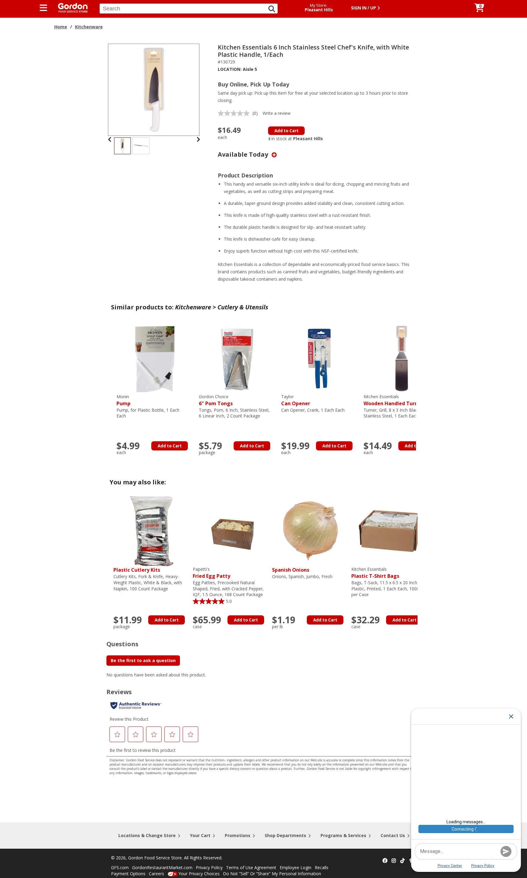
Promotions (237, 835)
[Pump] (155, 358)
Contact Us (393, 835)
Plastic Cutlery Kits (136, 570)
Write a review (277, 113)
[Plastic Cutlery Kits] (152, 531)
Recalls (321, 867)
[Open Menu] (43, 8)
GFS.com (120, 867)
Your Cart (200, 835)
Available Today (244, 154)
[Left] (110, 139)
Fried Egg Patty (211, 572)
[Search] (271, 8)
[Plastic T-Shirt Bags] (389, 531)
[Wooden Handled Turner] (402, 358)
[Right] (198, 139)
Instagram (394, 861)
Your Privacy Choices (199, 873)
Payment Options (128, 873)
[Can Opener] (319, 358)
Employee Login (295, 867)
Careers (156, 873)
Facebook (385, 861)
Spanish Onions (290, 570)
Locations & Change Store (147, 835)
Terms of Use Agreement (251, 867)
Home (60, 27)
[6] (237, 358)
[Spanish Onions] (310, 531)
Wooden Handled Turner (393, 400)
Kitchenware (89, 27)
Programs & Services (343, 835)
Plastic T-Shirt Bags (375, 572)
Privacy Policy (209, 867)
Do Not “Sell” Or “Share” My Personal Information (272, 873)
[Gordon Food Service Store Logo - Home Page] (70, 7)
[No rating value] (235, 113)
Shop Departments (285, 835)
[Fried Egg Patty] (231, 531)
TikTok (403, 861)
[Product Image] (154, 89)
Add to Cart (286, 130)
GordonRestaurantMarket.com (162, 867)
